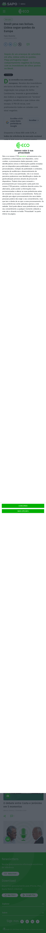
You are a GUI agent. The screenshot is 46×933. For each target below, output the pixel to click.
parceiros (22, 156)
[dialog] (23, 466)
